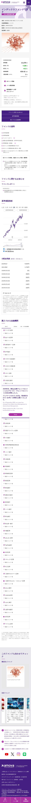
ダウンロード (11, 90)
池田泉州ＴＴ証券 (10, 344)
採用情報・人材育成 (18, 779)
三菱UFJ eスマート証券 (11, 573)
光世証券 (7, 423)
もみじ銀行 (8, 602)
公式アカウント (11, 782)
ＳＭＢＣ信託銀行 (10, 359)
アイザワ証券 (9, 330)
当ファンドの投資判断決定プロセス (11, 145)
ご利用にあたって (6, 771)
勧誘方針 (4, 774)
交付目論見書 (6, 132)
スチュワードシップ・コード (8, 777)
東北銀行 (7, 487)
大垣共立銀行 (9, 380)
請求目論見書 (6, 135)
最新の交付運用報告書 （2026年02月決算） (13, 140)
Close (15, 414)
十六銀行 (7, 437)
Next (29, 710)
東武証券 (7, 480)
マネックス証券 (9, 559)
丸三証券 (7, 566)
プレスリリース (9, 779)
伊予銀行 (7, 351)
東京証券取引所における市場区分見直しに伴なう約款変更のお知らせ (15, 191)
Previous (1, 710)
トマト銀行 (8, 509)
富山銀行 (7, 516)
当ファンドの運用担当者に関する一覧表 (12, 148)
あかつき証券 (9, 337)
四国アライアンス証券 (11, 430)
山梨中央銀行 (9, 609)
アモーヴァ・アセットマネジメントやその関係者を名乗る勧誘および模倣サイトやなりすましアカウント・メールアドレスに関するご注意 (16, 743)
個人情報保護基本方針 (11, 774)
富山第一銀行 (9, 523)
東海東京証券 (9, 473)
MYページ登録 (10, 81)
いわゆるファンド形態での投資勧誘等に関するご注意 (16, 748)
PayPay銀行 (8, 545)
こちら (8, 97)
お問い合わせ (5, 782)
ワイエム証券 (9, 623)
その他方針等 (24, 777)
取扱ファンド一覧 (9, 333)
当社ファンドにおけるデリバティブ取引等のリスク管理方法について (15, 151)
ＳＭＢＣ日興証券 (10, 366)
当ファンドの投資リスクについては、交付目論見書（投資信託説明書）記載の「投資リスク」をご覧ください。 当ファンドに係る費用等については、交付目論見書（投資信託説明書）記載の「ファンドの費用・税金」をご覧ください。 (15, 165)
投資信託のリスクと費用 (23, 771)
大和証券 (7, 459)
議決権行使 (17, 777)
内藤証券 (7, 530)
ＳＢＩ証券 (8, 373)
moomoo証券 (8, 595)
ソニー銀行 (8, 452)
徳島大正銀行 (9, 495)
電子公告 (4, 779)
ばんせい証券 (9, 538)
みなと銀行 (8, 588)
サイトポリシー (13, 771)
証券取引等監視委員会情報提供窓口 (10, 785)
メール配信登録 (11, 85)
